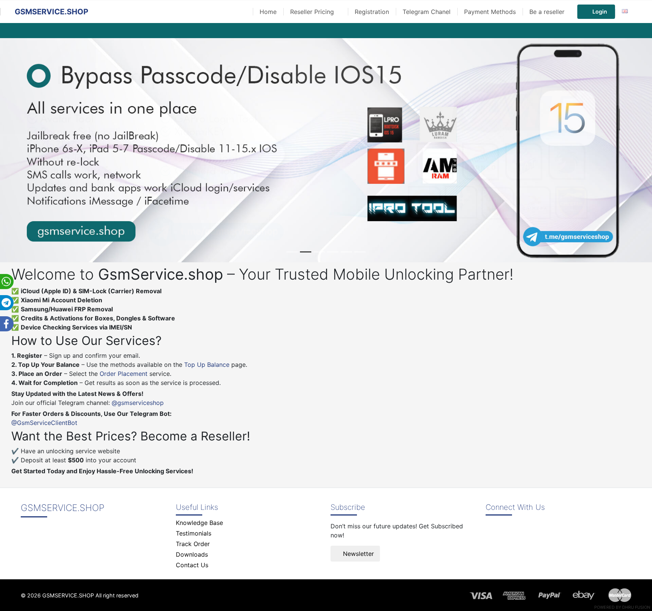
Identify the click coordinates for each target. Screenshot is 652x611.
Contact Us (192, 565)
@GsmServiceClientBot (44, 422)
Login (599, 11)
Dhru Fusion (636, 607)
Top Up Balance (206, 364)
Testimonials (193, 533)
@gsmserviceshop (138, 402)
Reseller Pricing (313, 11)
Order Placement (124, 373)
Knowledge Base (199, 522)
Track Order (193, 544)
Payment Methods (490, 11)
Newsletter (357, 553)
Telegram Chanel (427, 11)
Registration (372, 11)
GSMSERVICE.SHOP (51, 11)
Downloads (192, 554)
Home (268, 11)
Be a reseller (546, 11)
